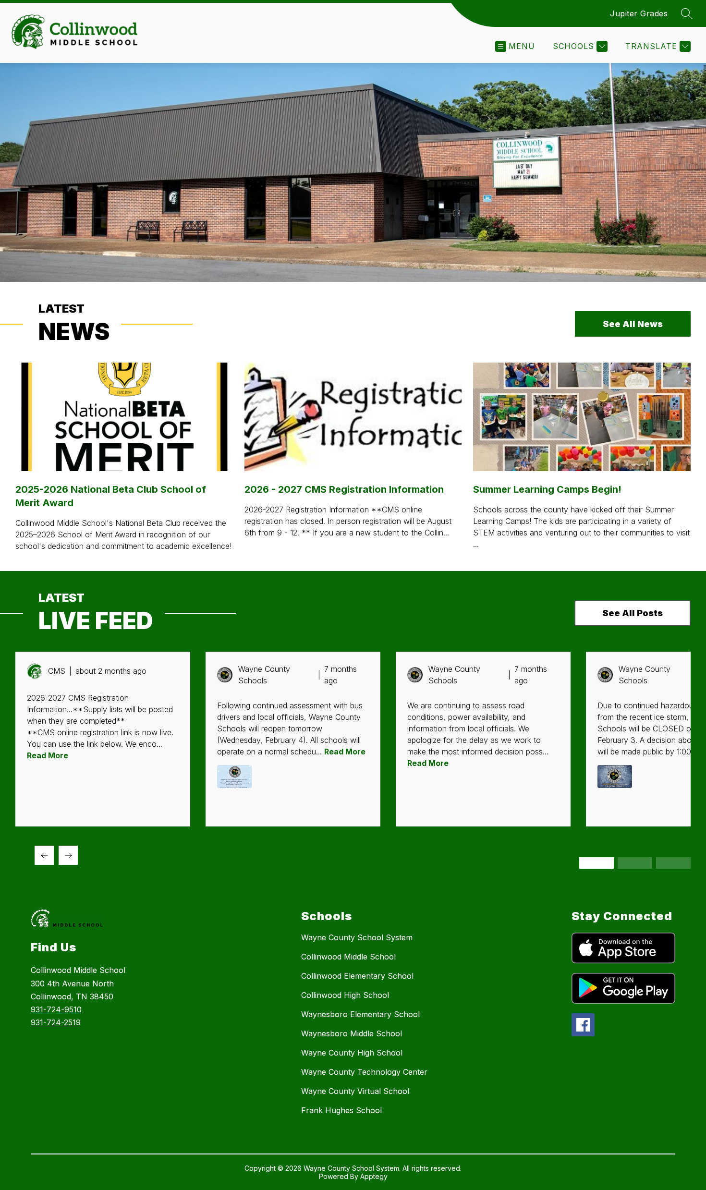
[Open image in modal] (234, 776)
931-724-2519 (56, 1022)
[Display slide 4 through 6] (635, 863)
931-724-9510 (56, 1009)
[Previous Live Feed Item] (44, 855)
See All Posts (632, 613)
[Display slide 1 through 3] (596, 863)
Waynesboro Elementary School (360, 1014)
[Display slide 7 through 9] (673, 863)
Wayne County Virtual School (355, 1091)
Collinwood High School (345, 995)
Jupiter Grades (639, 13)
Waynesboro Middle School (351, 1033)
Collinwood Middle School (348, 956)
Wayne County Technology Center (364, 1072)
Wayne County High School (351, 1052)
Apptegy (374, 1176)
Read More (47, 755)
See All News (633, 324)
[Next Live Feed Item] (68, 855)
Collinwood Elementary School (357, 976)
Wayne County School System (357, 937)
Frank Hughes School (341, 1110)
